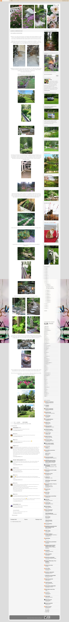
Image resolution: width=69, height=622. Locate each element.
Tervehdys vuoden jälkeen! (49, 500)
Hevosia (45, 336)
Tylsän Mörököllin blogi (49, 513)
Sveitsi (45, 384)
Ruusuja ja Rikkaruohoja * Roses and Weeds (50, 561)
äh (45, 539)
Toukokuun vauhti (47, 433)
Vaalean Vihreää (48, 432)
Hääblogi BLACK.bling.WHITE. (50, 575)
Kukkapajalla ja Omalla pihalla (50, 585)
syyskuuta (47, 291)
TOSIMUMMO (47, 502)
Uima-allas (26, 423)
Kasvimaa (45, 341)
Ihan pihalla (47, 610)
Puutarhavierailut (46, 374)
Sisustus (45, 383)
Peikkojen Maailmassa (48, 534)
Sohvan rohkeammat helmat (49, 503)
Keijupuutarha (46, 343)
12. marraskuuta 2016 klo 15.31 (17, 442)
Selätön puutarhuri (48, 426)
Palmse (45, 365)
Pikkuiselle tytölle (47, 604)
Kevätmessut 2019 (47, 345)
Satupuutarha (47, 446)
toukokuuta (48, 297)
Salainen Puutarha (22, 7)
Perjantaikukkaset (47, 554)
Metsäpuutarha (46, 360)
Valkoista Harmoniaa (48, 520)
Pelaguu (14, 445)
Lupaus (46, 590)
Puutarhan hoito (46, 372)
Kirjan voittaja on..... (48, 579)
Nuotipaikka (46, 361)
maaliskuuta (48, 300)
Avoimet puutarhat (47, 330)
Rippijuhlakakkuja (47, 600)
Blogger (40, 617)
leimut (45, 353)
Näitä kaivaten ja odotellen (49, 586)
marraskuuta (48, 285)
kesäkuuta (47, 296)
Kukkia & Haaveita (48, 436)
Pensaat (45, 366)
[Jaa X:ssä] (25, 422)
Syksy (45, 385)
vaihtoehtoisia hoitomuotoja (49, 551)
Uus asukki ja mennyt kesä (50, 288)
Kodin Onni (47, 499)
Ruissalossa (47, 451)
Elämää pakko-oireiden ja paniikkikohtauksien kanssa (49, 486)
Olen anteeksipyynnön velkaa (49, 440)
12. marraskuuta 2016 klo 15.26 (17, 436)
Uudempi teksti (14, 519)
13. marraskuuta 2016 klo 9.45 (17, 490)
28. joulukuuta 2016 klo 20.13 (17, 513)
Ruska (45, 378)
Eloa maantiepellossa (48, 523)
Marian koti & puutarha (49, 457)
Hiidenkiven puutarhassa (49, 401)
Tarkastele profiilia (47, 90)
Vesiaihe (29, 423)
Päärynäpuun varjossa (49, 473)
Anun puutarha (47, 415)
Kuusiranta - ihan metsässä (49, 572)
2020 (46, 277)
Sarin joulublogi (48, 506)
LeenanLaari (47, 592)
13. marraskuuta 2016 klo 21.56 (17, 500)
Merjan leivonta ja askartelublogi (50, 496)
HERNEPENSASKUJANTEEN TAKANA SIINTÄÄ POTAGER (50, 461)
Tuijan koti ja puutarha (49, 579)
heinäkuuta (48, 294)
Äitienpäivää (47, 542)
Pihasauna (45, 369)
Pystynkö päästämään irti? (49, 572)
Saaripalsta (47, 405)
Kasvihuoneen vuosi (48, 474)
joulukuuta (48, 284)
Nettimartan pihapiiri (48, 429)
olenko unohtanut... (48, 517)
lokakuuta (47, 290)
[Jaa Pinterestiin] (27, 422)
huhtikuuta (48, 298)
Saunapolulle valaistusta (49, 286)
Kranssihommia (47, 481)
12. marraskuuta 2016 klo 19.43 (17, 471)
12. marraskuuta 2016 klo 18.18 (17, 464)
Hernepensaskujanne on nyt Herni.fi (50, 462)
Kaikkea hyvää (47, 422)
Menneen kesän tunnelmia (49, 597)
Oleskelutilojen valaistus (48, 521)
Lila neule (46, 566)
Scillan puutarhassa (48, 553)
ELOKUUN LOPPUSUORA (49, 409)
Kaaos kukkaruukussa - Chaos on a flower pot (51, 484)
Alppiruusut (46, 327)
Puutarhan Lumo (48, 412)
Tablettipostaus (47, 562)
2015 (46, 303)
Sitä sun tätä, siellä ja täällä (49, 430)
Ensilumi (15, 423)
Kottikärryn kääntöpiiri (49, 408)
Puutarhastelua (47, 489)
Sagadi (45, 380)
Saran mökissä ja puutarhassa (50, 450)
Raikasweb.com (47, 453)
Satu (14, 483)
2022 (46, 274)
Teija (14, 439)
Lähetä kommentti (14, 515)
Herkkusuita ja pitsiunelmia (49, 557)
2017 (46, 281)
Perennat (45, 367)
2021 (46, 275)
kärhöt (45, 350)
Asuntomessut (46, 329)
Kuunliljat (45, 349)
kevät (45, 344)
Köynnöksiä (46, 352)
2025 (46, 269)
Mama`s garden (47, 530)
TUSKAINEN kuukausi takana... (49, 426)
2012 (46, 308)
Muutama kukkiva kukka (48, 510)
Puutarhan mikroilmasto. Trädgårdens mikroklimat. (50, 547)
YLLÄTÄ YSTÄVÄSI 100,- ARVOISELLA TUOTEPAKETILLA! (51, 535)
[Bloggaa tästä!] (24, 422)
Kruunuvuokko (15, 504)
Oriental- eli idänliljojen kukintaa (50, 413)
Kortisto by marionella (49, 603)
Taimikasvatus (46, 387)
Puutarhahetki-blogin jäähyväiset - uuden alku (51, 467)
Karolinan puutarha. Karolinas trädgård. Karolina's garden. (50, 546)
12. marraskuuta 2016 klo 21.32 (17, 479)
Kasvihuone (23, 423)
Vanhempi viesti (38, 519)
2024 (46, 271)
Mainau (45, 357)
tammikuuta (48, 301)
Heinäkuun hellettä (48, 607)
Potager (45, 370)
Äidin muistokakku (48, 593)
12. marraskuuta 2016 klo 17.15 (17, 456)
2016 (46, 282)
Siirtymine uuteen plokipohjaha (49, 444)
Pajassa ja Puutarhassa (49, 509)
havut (45, 335)
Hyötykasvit (19, 423)
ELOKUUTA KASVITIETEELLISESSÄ (51, 514)
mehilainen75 (47, 477)
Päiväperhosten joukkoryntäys (49, 402)
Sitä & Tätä (47, 611)
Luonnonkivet (46, 356)
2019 (46, 278)
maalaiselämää (47, 538)
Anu (13, 433)
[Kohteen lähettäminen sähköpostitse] (23, 422)
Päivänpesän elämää (48, 439)
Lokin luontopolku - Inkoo (48, 477)
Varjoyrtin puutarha (48, 582)
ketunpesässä (47, 550)
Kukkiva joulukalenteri (48, 507)
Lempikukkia (47, 406)
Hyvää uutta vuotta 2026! (48, 437)
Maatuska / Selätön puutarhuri (18, 459)
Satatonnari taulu (47, 496)
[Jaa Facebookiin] (26, 422)
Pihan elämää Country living (50, 589)
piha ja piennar (47, 516)
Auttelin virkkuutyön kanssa (49, 583)
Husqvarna (45, 338)
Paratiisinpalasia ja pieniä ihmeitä (50, 541)
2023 (46, 272)
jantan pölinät (47, 568)
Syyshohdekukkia (47, 416)
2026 (46, 268)
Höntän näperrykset (48, 599)
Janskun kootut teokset (49, 565)
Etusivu (25, 519)
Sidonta (45, 381)
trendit (45, 390)
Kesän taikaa (47, 492)
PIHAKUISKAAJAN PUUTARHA (50, 470)
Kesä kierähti (47, 493)
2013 (46, 306)
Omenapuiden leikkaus (47, 362)
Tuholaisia (45, 392)
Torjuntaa (45, 389)
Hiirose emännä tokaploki (49, 443)
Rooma (45, 376)
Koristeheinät (46, 348)
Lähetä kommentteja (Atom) (16, 521)
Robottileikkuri (46, 375)
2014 (46, 305)
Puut (45, 371)
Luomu (45, 354)
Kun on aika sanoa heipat (48, 576)
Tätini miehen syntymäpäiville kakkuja (50, 558)
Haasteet (45, 332)
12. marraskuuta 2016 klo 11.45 (17, 430)
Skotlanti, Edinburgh (48, 527)
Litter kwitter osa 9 (48, 569)
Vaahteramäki (47, 596)
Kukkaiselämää (15, 427)
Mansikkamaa (46, 358)
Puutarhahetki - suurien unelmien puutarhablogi (50, 465)
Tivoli (45, 388)
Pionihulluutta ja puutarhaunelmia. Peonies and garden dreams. (51, 527)
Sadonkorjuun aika (47, 423)
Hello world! (47, 454)
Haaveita (45, 334)
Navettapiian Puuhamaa (49, 419)
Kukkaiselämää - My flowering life (50, 480)
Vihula (45, 396)
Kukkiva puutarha (48, 606)
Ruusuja (45, 379)
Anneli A (14, 467)
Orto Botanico (46, 363)
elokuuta (47, 293)
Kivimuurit (46, 347)
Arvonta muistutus (47, 531)
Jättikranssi (47, 447)
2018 (46, 279)
